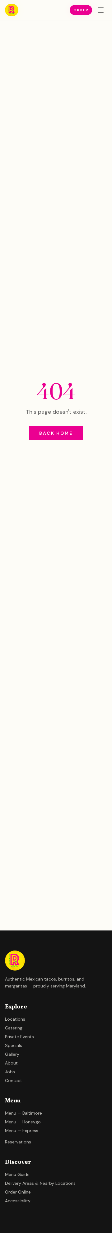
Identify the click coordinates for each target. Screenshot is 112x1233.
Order (80, 10)
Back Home (55, 433)
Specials (13, 1045)
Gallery (12, 1054)
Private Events (19, 1036)
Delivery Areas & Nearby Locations (40, 1183)
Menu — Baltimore (23, 1113)
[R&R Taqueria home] (11, 10)
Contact (13, 1080)
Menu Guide (17, 1174)
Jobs (10, 1072)
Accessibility (17, 1201)
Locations (15, 1019)
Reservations (18, 1142)
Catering (13, 1028)
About (11, 1063)
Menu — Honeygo (23, 1122)
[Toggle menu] (101, 10)
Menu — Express (21, 1130)
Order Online (18, 1192)
